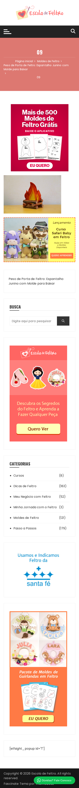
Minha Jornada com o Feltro (35, 507)
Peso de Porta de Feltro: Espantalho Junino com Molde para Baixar (36, 281)
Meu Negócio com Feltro (32, 496)
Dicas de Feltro (24, 486)
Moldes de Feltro (26, 518)
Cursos (18, 475)
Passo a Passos (24, 528)
